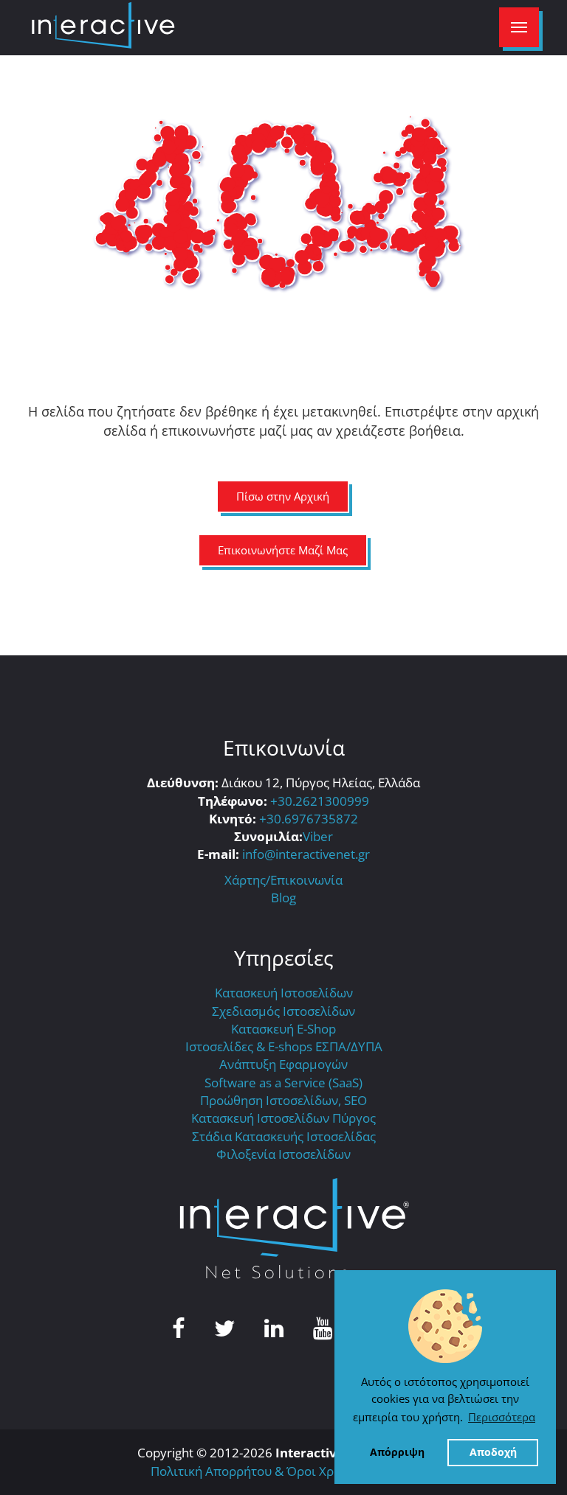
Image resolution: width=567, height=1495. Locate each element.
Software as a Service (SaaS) (283, 1082)
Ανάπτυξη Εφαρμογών (283, 1064)
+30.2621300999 (319, 800)
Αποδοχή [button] (493, 1452)
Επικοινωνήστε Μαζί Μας (283, 550)
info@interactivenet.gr (306, 854)
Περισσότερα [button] (501, 1416)
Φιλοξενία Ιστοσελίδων (283, 1154)
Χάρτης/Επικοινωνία (283, 879)
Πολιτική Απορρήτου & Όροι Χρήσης (256, 1471)
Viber (318, 836)
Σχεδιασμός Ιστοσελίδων (283, 1011)
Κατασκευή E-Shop (283, 1028)
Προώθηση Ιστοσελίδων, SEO (283, 1100)
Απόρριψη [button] (397, 1452)
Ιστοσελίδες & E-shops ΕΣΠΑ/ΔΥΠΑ (283, 1046)
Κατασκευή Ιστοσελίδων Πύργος (283, 1117)
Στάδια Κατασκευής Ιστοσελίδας (284, 1136)
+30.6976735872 (308, 818)
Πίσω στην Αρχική (282, 496)
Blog (283, 897)
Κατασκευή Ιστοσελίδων (284, 992)
